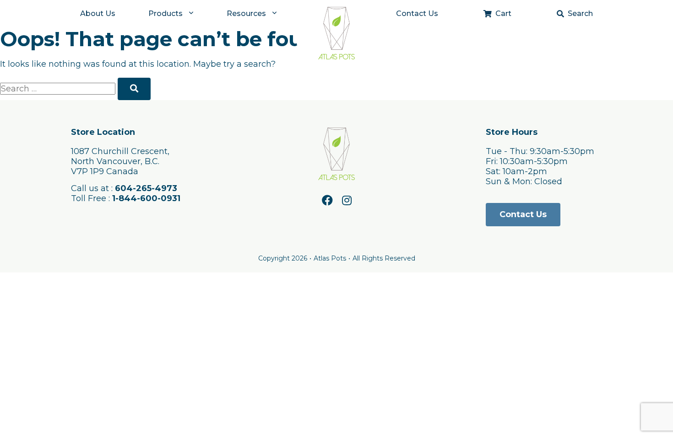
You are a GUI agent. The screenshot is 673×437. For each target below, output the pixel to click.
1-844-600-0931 (146, 198)
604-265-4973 (146, 188)
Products (165, 13)
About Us (97, 13)
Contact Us (417, 13)
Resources (246, 13)
